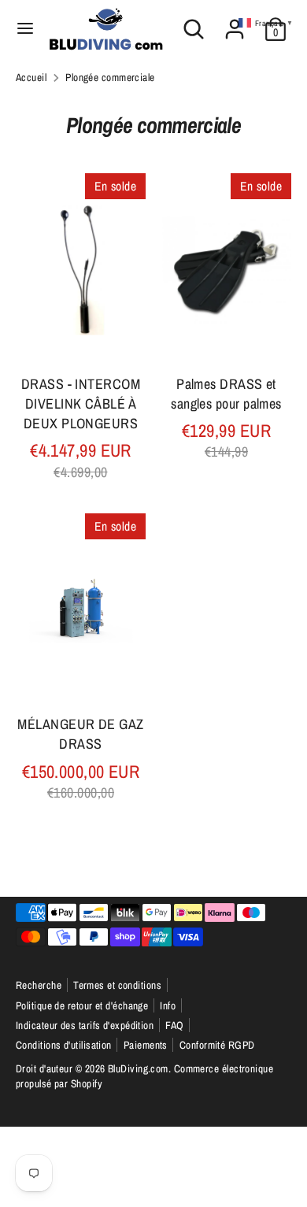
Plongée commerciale (110, 77)
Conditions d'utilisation (64, 1045)
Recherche (38, 985)
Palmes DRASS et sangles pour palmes (226, 393)
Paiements (146, 1045)
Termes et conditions (117, 985)
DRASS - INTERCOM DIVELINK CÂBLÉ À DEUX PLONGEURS (80, 403)
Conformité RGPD (217, 1045)
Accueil (31, 77)
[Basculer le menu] (25, 29)
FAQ (174, 1025)
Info (168, 1005)
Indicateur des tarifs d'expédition (85, 1025)
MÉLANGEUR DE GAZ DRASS (80, 733)
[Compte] (234, 23)
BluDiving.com (138, 1068)
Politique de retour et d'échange (82, 1005)
